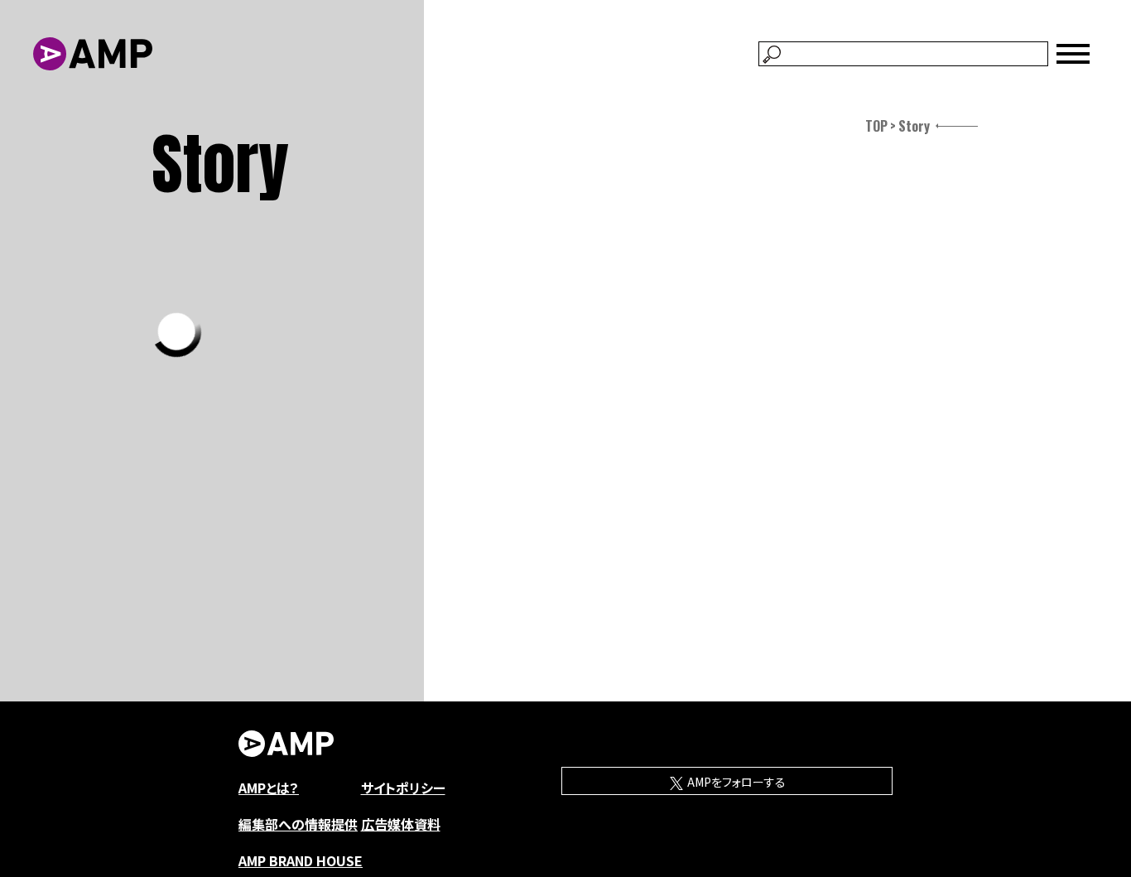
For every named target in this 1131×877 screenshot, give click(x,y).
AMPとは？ (268, 787)
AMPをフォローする (735, 781)
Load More (176, 332)
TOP (876, 126)
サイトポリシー (403, 787)
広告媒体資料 (400, 824)
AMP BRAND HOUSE (300, 860)
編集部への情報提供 (298, 824)
